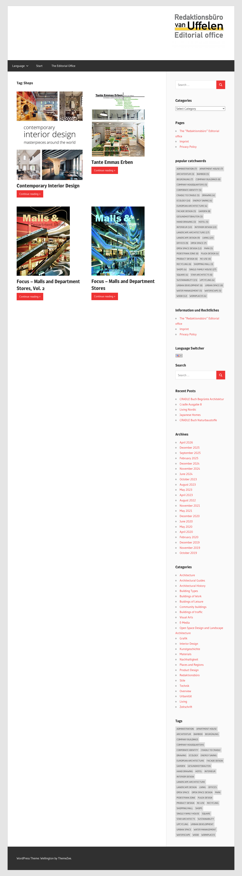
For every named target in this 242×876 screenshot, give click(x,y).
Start (39, 66)
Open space (199, 243)
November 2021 (190, 505)
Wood (182, 295)
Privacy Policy (188, 146)
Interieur (184, 227)
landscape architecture (193, 232)
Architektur (185, 174)
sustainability (187, 280)
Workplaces (198, 295)
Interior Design (205, 227)
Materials (185, 654)
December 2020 (190, 516)
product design (187, 258)
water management (189, 290)
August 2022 (188, 500)
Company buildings (208, 179)
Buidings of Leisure (191, 601)
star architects (201, 274)
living (207, 237)
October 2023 (188, 479)
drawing (208, 195)
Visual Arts (186, 617)
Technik (184, 686)
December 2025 (189, 447)
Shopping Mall (203, 264)
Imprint (184, 141)
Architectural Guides (192, 580)
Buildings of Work (191, 596)
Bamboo (203, 174)
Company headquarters (192, 184)
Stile (182, 680)
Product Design (189, 670)
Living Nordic (188, 409)
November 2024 (190, 468)
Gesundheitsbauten (190, 216)
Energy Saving (202, 200)
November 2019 (190, 547)
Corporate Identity (189, 189)
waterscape (213, 290)
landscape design (188, 237)
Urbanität (186, 696)
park (208, 248)
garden (204, 211)
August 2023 (188, 484)
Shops (182, 269)
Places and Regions (192, 664)
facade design (186, 211)
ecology (183, 200)
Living (183, 701)
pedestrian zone (187, 253)
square (182, 274)
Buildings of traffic (191, 612)
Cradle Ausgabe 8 (191, 404)
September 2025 (190, 453)
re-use (205, 258)
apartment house (211, 168)
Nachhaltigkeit (189, 659)
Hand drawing (186, 221)
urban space (214, 285)
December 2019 (189, 542)
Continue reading (28, 194)
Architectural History (193, 586)
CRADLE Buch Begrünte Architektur (202, 399)
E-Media (185, 622)
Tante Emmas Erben (112, 162)
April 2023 (186, 495)
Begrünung (185, 179)
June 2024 (186, 474)
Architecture (187, 575)
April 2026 (186, 442)
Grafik (183, 638)
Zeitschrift (186, 707)
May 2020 (186, 526)
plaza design (210, 253)
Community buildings (193, 607)
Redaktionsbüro (190, 675)
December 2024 (189, 463)
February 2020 (189, 537)
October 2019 (188, 553)
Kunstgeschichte (190, 649)
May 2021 (186, 511)
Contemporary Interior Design (48, 186)
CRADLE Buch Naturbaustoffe (198, 420)
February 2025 (189, 458)
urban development (189, 285)
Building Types (189, 591)
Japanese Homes (190, 415)
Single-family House (202, 269)
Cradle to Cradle (188, 195)
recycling (184, 264)
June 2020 (186, 521)
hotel (203, 221)
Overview (185, 691)
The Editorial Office (63, 66)
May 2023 (186, 489)
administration (187, 168)
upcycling (207, 280)
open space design (189, 248)
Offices (182, 243)
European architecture (192, 205)
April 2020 (186, 532)
